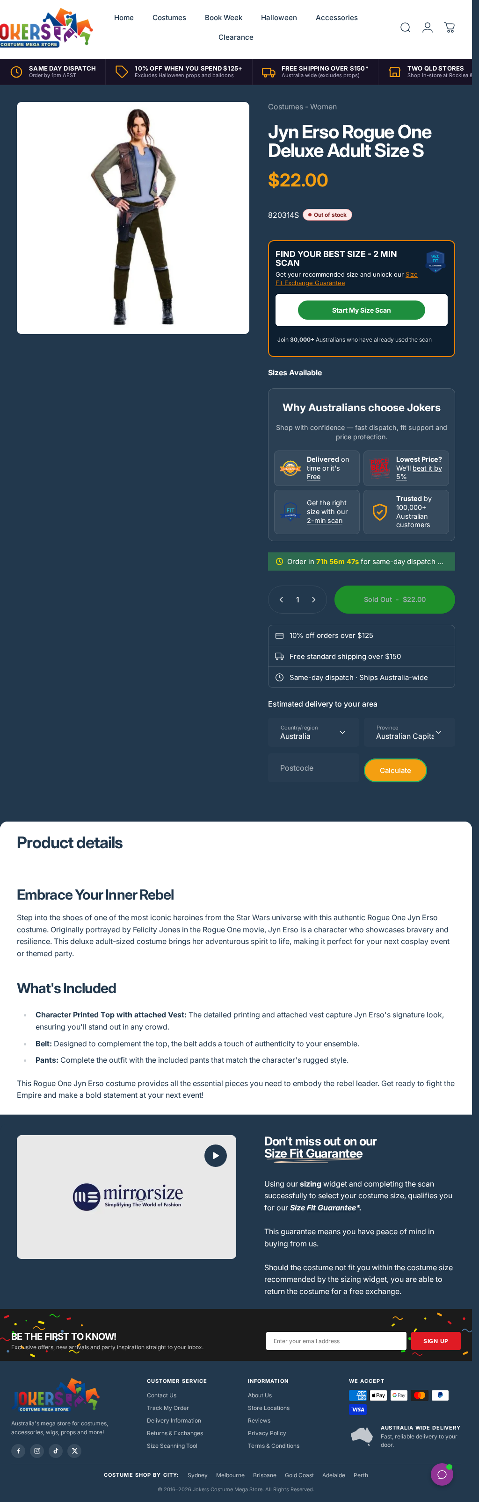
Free (313, 476)
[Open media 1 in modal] (133, 218)
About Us (260, 1395)
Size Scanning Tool (172, 1445)
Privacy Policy (267, 1433)
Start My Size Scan (361, 310)
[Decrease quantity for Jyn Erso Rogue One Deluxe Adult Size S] (279, 599)
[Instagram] (37, 1451)
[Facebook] (18, 1451)
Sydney (198, 1475)
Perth (361, 1475)
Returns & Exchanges (175, 1433)
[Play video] (126, 1197)
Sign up (436, 1341)
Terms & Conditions (273, 1445)
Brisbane (264, 1475)
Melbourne (230, 1475)
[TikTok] (56, 1451)
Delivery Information (174, 1420)
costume (32, 929)
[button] (215, 1155)
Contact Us (161, 1395)
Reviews (259, 1420)
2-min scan (324, 520)
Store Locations (269, 1407)
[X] (74, 1451)
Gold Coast (299, 1475)
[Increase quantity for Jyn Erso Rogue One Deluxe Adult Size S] (316, 599)
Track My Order (168, 1407)
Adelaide (333, 1475)
